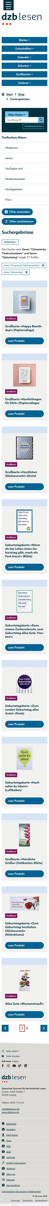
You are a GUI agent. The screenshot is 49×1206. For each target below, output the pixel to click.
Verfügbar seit (14, 168)
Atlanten (23, 66)
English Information (16, 1163)
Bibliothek (11, 1123)
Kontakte (10, 1129)
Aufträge (10, 1157)
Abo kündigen (13, 1185)
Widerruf (10, 1168)
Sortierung (11, 241)
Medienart (11, 147)
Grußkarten (23, 74)
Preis (8, 199)
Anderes (23, 83)
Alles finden (15, 115)
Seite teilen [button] (11, 1051)
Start (9, 94)
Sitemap (10, 1179)
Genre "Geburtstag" (13, 272)
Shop (21, 94)
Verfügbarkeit (13, 189)
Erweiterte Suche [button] (33, 126)
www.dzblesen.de (10, 1112)
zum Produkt (16, 341)
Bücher (23, 40)
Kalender (23, 57)
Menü (8, 8)
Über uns (10, 1174)
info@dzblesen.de (10, 1109)
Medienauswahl (15, 179)
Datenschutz (28, 1200)
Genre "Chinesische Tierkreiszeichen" (22, 265)
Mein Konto (12, 1135)
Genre (9, 158)
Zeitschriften (23, 49)
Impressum (15, 1200)
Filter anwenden (19, 212)
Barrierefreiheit (41, 1200)
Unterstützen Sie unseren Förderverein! (21, 1191)
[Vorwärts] (41, 1028)
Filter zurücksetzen (21, 221)
